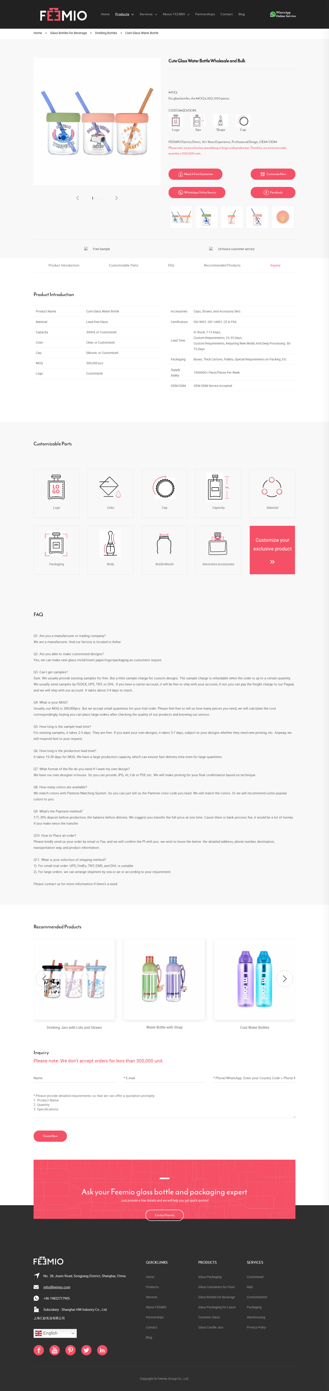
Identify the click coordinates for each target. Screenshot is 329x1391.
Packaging (254, 1307)
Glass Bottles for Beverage (68, 33)
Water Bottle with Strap (164, 1027)
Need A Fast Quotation (195, 174)
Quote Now (50, 1136)
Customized (255, 1277)
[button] (78, 198)
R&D (250, 1287)
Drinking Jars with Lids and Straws (74, 1027)
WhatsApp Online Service (197, 192)
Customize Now (273, 174)
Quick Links (157, 1262)
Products (207, 1262)
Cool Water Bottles (254, 1027)
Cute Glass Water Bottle (141, 33)
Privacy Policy (256, 1327)
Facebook (273, 192)
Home (38, 33)
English (50, 1333)
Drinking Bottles (106, 33)
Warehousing (256, 1317)
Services (255, 1262)
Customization (257, 1297)
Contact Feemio (164, 1215)
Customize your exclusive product (272, 544)
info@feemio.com (56, 1287)
